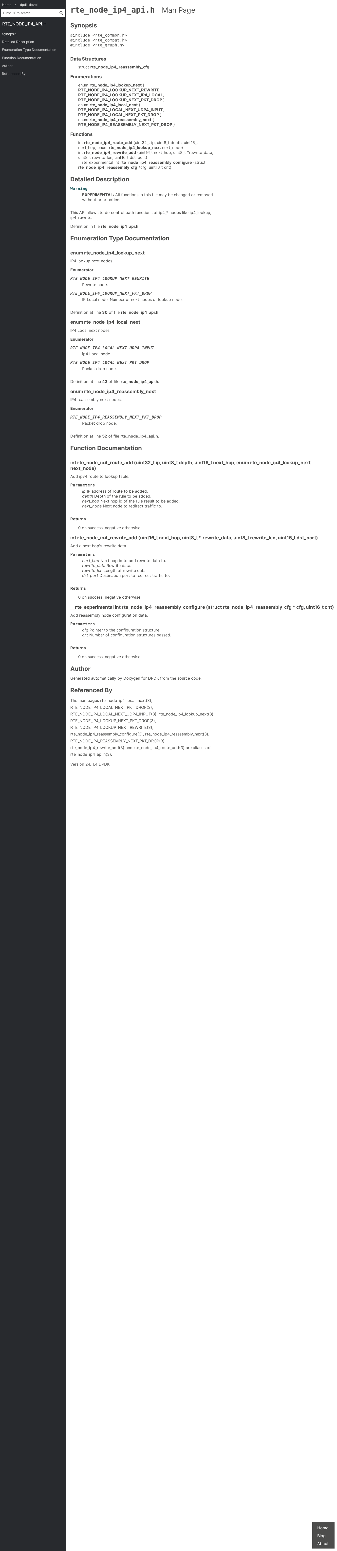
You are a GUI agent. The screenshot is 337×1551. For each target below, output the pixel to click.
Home (322, 1527)
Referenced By (14, 74)
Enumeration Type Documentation (29, 50)
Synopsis (9, 34)
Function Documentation (21, 58)
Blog (321, 1535)
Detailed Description (18, 42)
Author (7, 66)
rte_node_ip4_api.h (24, 23)
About (323, 1543)
